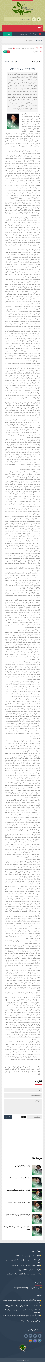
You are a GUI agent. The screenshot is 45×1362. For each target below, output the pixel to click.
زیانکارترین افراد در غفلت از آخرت (29, 1321)
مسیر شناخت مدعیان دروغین (29, 34)
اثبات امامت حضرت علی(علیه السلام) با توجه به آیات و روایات (21, 1261)
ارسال (8, 1117)
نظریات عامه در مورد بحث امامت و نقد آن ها (26, 1265)
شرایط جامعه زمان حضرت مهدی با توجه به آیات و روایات (22, 1306)
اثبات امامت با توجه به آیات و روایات (28, 1270)
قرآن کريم (7, 34)
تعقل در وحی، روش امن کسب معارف (28, 1256)
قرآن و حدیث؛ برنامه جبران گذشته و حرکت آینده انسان (23, 1274)
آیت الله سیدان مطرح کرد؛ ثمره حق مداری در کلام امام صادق (21, 1316)
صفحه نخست (37, 40)
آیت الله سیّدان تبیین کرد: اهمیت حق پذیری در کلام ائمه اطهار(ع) (21, 1311)
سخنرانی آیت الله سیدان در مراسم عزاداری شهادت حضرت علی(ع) (21, 1301)
